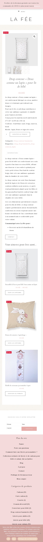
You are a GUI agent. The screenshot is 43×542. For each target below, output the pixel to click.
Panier (21, 444)
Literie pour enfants (19, 524)
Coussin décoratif (20, 504)
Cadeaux (20, 492)
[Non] (40, 533)
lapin (14, 147)
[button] (34, 36)
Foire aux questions (21, 448)
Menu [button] (23, 11)
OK (8, 539)
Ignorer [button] (37, 6)
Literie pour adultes (20, 516)
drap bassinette (24, 144)
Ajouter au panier (20, 134)
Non (14, 539)
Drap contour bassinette (23, 141)
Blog (21, 463)
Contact (11, 237)
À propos (21, 467)
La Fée (21, 19)
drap (16, 144)
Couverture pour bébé (20, 508)
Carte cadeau (20, 496)
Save (6, 32)
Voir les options (14, 292)
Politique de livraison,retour (21, 475)
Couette (20, 500)
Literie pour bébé (20, 520)
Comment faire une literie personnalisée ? (21, 452)
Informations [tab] (12, 153)
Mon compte (21, 479)
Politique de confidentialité (27, 539)
